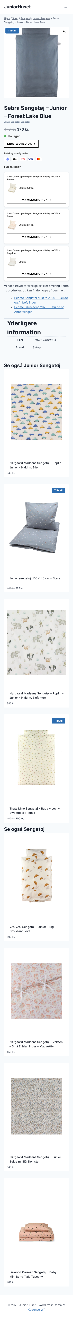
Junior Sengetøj (12, 122)
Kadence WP (36, 1309)
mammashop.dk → (36, 199)
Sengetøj (25, 122)
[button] (64, 31)
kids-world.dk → (21, 143)
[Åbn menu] (66, 6)
